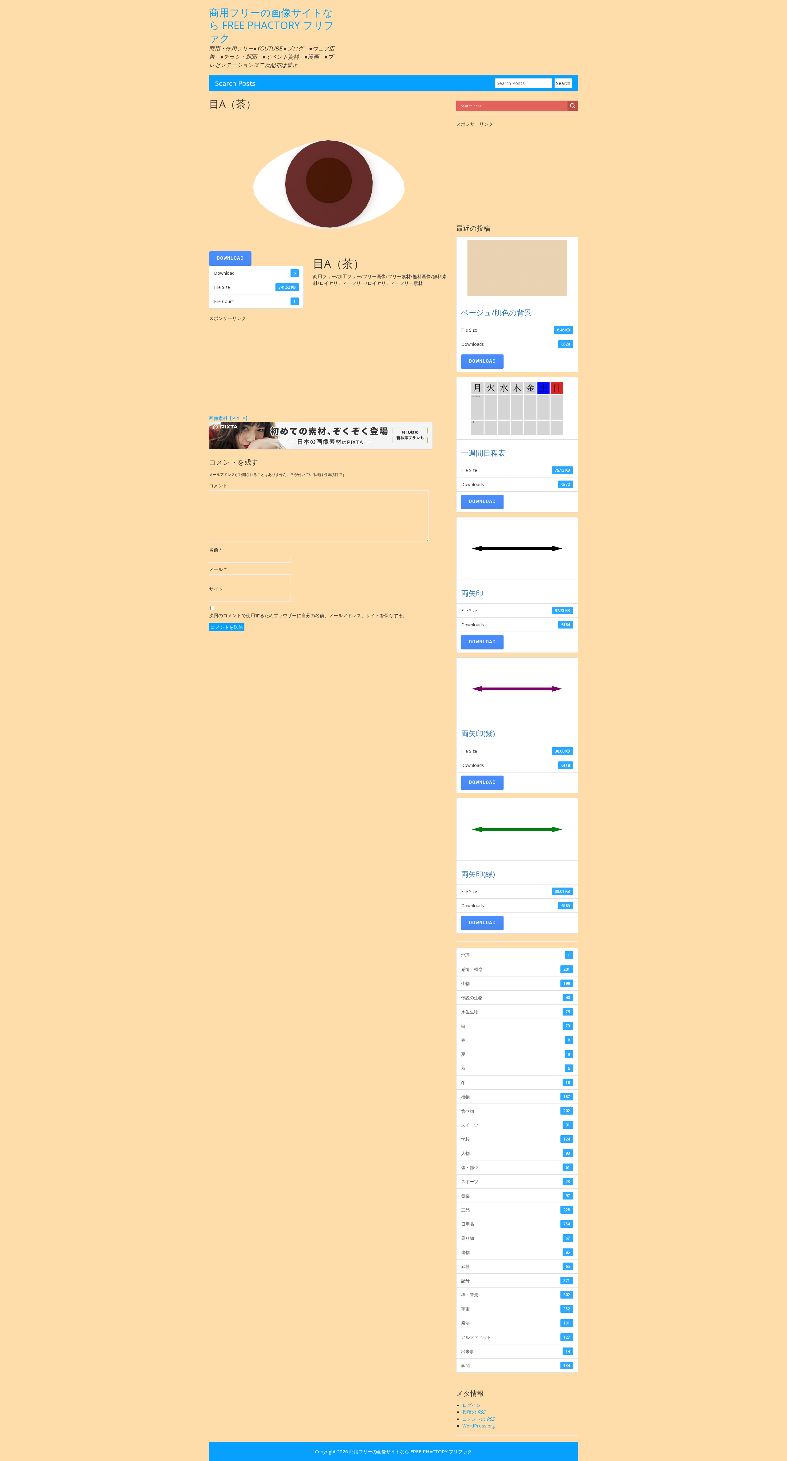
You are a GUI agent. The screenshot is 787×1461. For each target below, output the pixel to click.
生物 (515, 983)
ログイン (471, 1405)
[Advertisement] (329, 365)
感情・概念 (515, 969)
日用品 (515, 1224)
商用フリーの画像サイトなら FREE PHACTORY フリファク (271, 25)
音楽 (515, 1196)
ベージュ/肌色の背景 (496, 312)
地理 (515, 955)
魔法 (515, 1323)
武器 (515, 1266)
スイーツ (515, 1125)
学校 (515, 1139)
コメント (218, 485)
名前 (215, 550)
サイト (216, 589)
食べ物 (515, 1111)
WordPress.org (478, 1426)
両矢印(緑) (478, 874)
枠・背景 (515, 1295)
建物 (515, 1252)
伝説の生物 (515, 997)
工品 (515, 1210)
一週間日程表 (483, 453)
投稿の (473, 1412)
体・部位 (515, 1167)
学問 (515, 1365)
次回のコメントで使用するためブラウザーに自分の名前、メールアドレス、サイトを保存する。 (308, 615)
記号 (515, 1280)
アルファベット (515, 1337)
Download (230, 258)
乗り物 (515, 1238)
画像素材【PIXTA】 (229, 418)
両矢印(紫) (478, 733)
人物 (515, 1153)
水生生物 (515, 1012)
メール (218, 569)
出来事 (515, 1351)
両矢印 (472, 593)
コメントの (478, 1419)
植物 (515, 1097)
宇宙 (515, 1309)
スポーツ (515, 1181)
